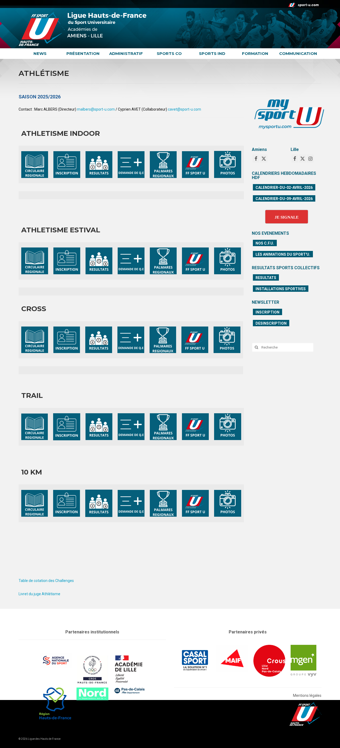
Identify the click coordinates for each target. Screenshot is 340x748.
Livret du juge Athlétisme (39, 594)
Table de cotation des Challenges (46, 581)
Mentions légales (307, 695)
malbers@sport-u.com (96, 109)
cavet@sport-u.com (184, 109)
